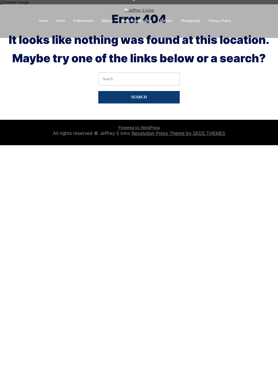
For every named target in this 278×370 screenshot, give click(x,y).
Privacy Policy (220, 21)
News (60, 21)
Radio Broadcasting (136, 21)
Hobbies (166, 21)
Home (43, 21)
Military (107, 21)
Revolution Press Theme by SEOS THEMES (178, 133)
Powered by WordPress (139, 127)
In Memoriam (83, 21)
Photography (191, 21)
